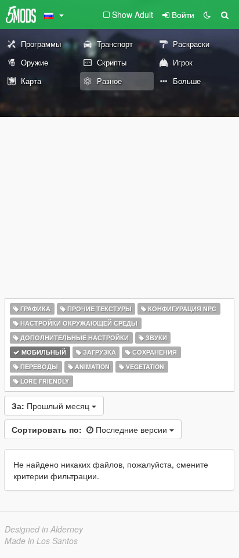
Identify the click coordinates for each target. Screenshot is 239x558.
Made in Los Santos (41, 540)
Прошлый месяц (52, 405)
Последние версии (90, 429)
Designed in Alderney (44, 529)
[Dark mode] (207, 14)
